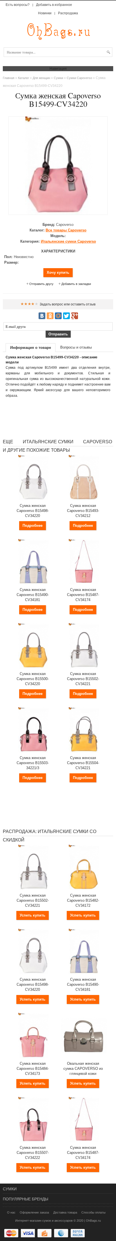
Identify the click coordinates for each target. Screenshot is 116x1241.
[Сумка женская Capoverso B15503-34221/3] (33, 751)
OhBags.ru (93, 1220)
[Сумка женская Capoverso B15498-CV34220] (33, 499)
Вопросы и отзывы (76, 347)
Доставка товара (65, 1212)
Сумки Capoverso (79, 78)
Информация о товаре (30, 347)
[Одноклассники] (50, 315)
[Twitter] (66, 315)
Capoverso (66, 230)
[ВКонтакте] (42, 315)
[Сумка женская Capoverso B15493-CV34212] (84, 499)
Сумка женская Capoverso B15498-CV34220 (33, 511)
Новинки (45, 13)
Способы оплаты (93, 1212)
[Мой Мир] (58, 315)
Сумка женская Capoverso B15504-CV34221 (83, 763)
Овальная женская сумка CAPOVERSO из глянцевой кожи (83, 1068)
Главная (8, 78)
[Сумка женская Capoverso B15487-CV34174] (84, 583)
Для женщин (41, 78)
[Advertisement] (58, 418)
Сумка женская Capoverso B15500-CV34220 (33, 679)
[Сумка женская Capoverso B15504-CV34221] (84, 751)
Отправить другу (41, 284)
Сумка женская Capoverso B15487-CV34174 (83, 595)
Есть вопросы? (18, 5)
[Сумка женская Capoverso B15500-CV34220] (33, 667)
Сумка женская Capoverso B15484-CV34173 (33, 1068)
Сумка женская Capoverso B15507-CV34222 (33, 1152)
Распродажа (68, 13)
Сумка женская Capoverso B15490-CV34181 (33, 595)
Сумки (58, 78)
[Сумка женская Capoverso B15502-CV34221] (84, 667)
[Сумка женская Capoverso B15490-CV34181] (33, 583)
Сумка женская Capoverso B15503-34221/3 (33, 763)
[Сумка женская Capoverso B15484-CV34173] (33, 1057)
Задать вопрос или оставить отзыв (67, 304)
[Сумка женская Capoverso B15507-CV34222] (33, 1141)
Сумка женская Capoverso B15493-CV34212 (83, 511)
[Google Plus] (74, 315)
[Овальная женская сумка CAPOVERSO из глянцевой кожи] (84, 1057)
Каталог (23, 78)
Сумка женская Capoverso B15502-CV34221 (83, 679)
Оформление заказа (34, 1212)
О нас (11, 1212)
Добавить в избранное (54, 5)
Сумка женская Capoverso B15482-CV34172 (83, 900)
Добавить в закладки (76, 284)
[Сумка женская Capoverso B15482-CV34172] (84, 889)
